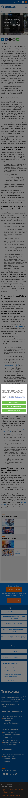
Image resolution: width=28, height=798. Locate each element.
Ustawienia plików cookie (14, 410)
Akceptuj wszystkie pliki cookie (14, 406)
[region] (14, 399)
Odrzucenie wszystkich (14, 402)
